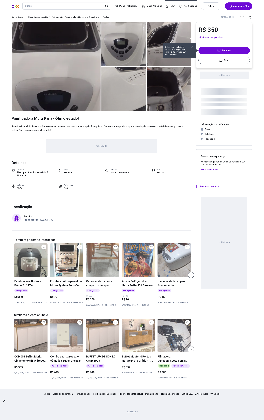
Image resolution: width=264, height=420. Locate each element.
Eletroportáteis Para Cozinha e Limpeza (68, 17)
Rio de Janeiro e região (38, 17)
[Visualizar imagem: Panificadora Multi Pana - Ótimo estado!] (56, 66)
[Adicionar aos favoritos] (242, 17)
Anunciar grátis (241, 6)
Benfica (106, 17)
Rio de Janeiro (18, 17)
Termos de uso (83, 394)
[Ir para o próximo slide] (191, 275)
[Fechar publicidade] (4, 401)
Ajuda (47, 394)
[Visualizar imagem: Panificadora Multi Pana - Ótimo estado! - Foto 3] (123, 89)
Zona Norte (94, 17)
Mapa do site (151, 394)
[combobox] (67, 5)
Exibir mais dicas (209, 169)
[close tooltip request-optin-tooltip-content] (191, 47)
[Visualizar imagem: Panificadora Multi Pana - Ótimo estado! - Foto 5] (169, 89)
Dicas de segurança (63, 394)
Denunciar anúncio (209, 186)
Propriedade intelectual (131, 394)
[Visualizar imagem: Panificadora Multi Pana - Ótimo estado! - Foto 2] (123, 44)
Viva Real (215, 394)
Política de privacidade (104, 394)
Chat (226, 60)
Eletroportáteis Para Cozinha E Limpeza (32, 174)
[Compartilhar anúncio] (249, 17)
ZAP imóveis (201, 394)
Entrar (211, 6)
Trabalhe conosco (170, 394)
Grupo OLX (187, 394)
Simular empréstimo (212, 37)
